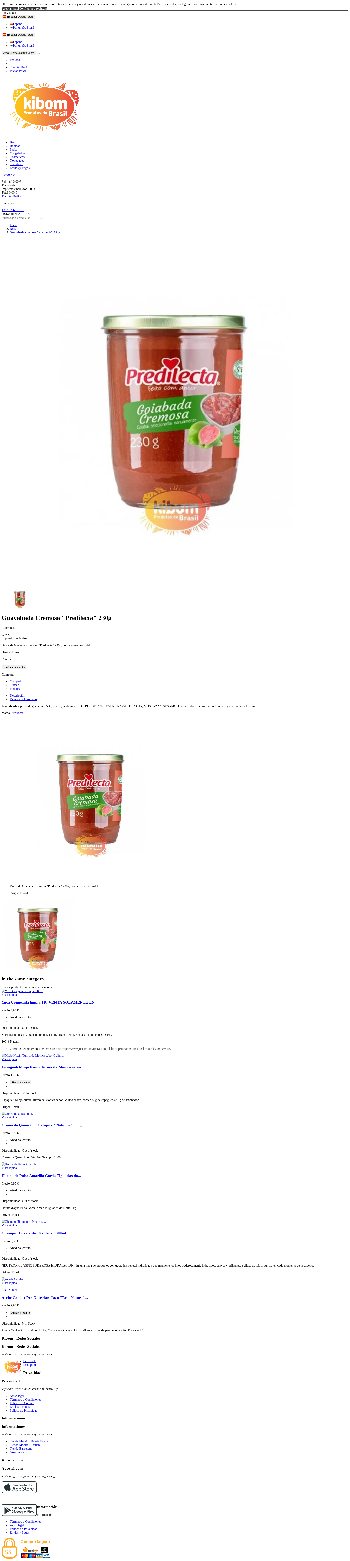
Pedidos (15, 60)
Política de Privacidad (23, 1410)
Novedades (17, 1452)
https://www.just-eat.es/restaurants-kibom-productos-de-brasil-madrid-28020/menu (117, 1049)
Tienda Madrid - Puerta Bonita (29, 1441)
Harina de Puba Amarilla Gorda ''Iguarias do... (41, 1176)
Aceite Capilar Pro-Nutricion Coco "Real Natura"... (45, 1298)
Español (18, 24)
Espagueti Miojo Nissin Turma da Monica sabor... (43, 1067)
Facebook (29, 1361)
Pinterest (15, 688)
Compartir (16, 681)
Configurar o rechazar (33, 8)
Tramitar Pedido (20, 67)
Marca (6, 713)
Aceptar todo (10, 8)
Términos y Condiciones (25, 1399)
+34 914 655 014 (13, 210)
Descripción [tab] (17, 695)
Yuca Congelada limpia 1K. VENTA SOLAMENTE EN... (50, 1002)
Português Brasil (23, 27)
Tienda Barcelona (21, 1448)
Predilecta (17, 713)
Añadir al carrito (14, 667)
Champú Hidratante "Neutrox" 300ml (34, 1233)
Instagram (29, 1365)
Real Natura (9, 1289)
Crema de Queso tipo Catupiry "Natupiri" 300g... (43, 1125)
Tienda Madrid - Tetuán (25, 1445)
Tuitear (14, 685)
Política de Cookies (22, 1403)
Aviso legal (17, 1396)
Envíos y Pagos (20, 1406)
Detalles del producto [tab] (23, 699)
